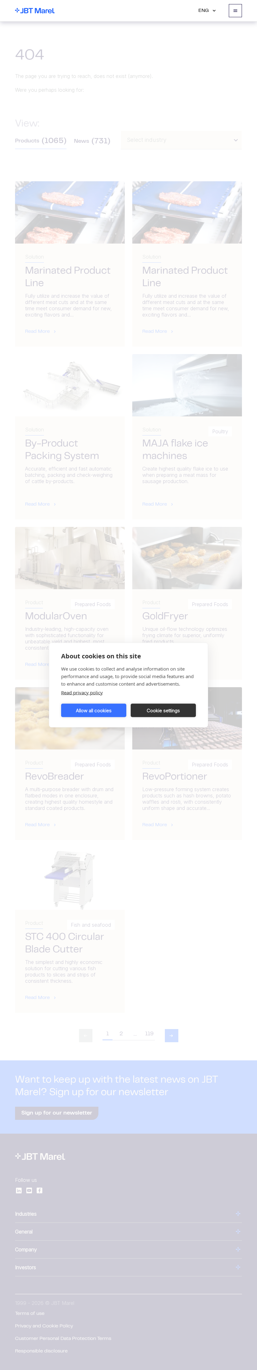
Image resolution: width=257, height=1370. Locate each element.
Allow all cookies (94, 710)
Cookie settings (163, 710)
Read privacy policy (82, 692)
